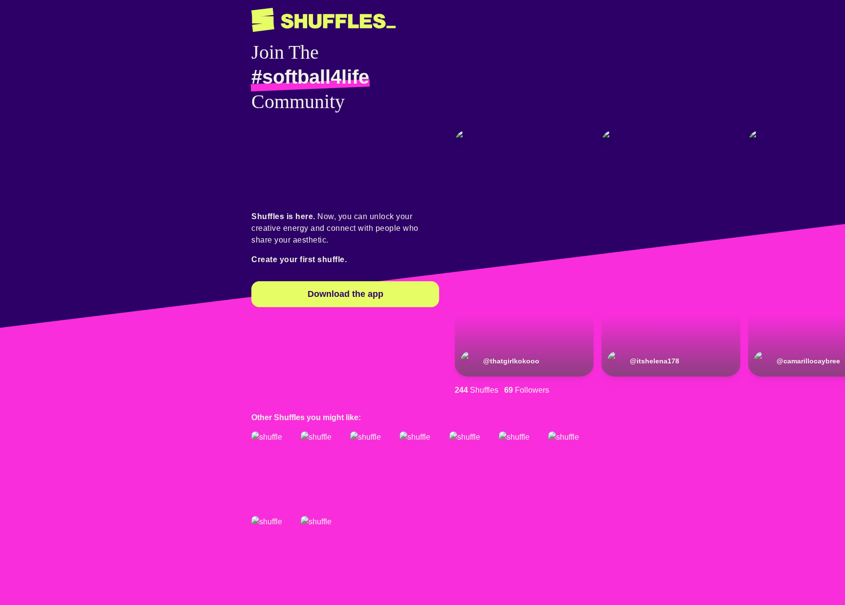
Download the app (345, 294)
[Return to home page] (323, 20)
